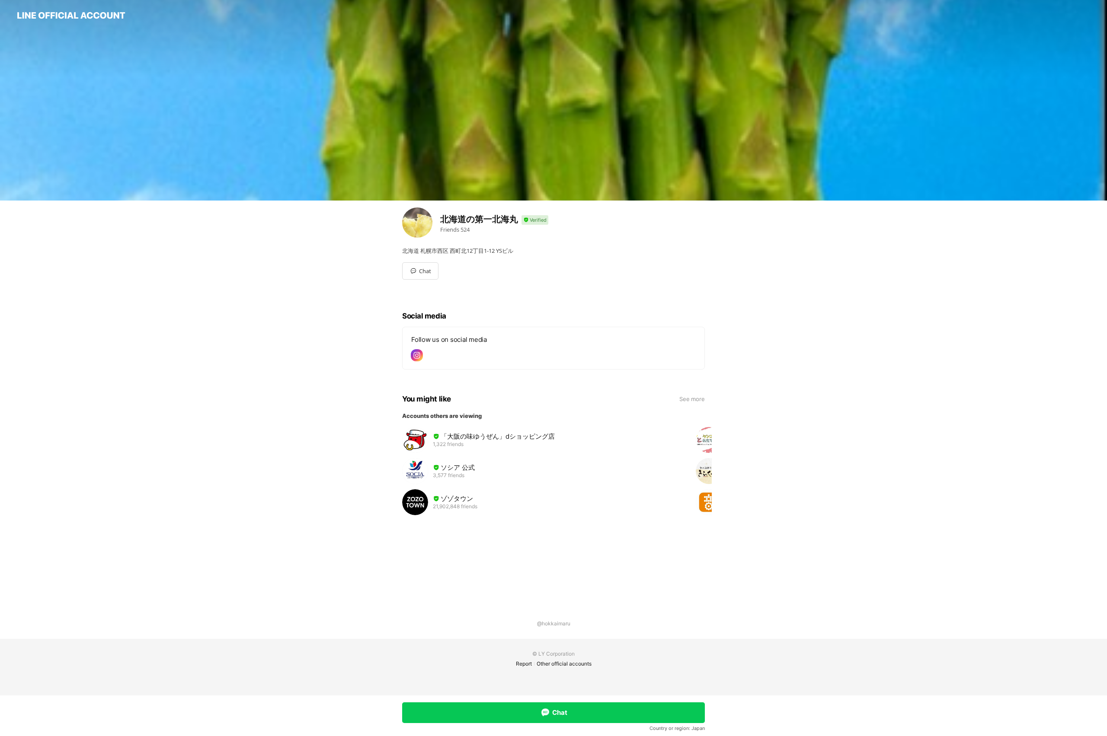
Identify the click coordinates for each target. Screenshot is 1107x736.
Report (524, 663)
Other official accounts (564, 663)
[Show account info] (535, 220)
